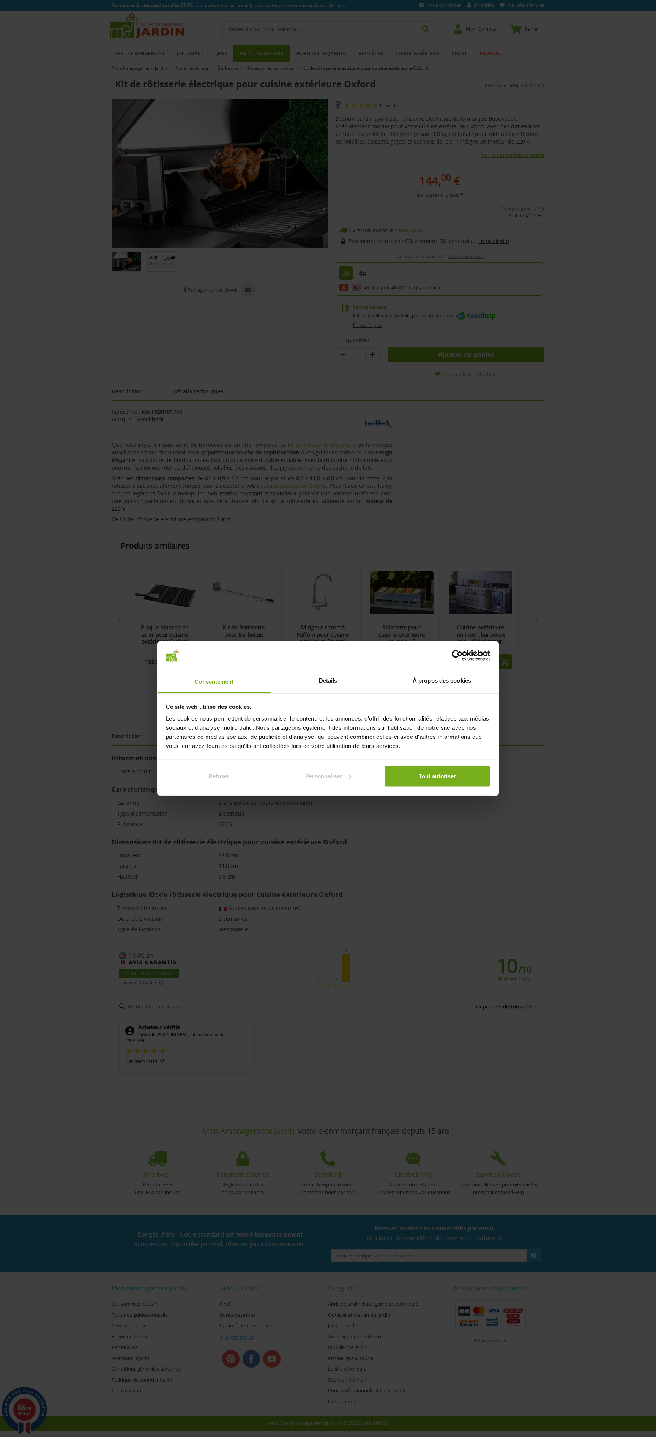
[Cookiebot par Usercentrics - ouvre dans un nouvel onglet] (457, 655)
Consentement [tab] (213, 681)
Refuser (218, 776)
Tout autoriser (437, 776)
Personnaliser (323, 776)
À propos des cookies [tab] (442, 680)
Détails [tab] (328, 680)
